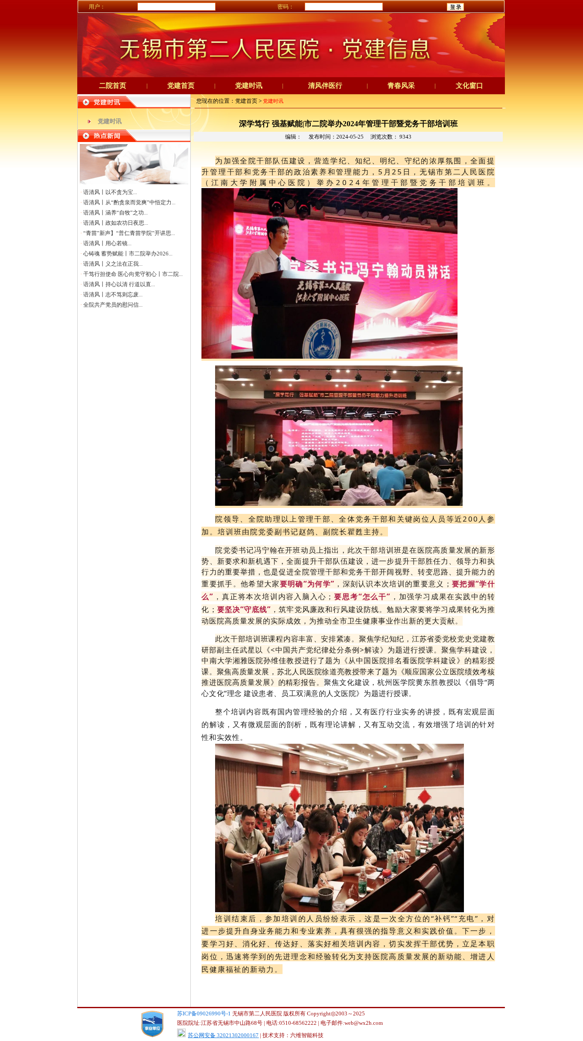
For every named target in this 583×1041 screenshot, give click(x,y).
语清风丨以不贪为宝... (110, 192)
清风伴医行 (325, 85)
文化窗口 (469, 85)
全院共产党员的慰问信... (113, 305)
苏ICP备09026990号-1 (204, 1013)
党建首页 (181, 85)
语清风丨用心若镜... (107, 243)
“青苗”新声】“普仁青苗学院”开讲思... (129, 233)
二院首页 (112, 85)
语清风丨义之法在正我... (113, 264)
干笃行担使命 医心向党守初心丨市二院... (133, 274)
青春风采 (401, 85)
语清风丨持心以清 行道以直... (119, 284)
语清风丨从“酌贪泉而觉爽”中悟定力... (129, 202)
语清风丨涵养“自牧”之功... (115, 212)
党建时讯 (248, 85)
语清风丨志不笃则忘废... (113, 294)
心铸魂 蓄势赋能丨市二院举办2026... (127, 253)
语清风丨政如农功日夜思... (115, 223)
